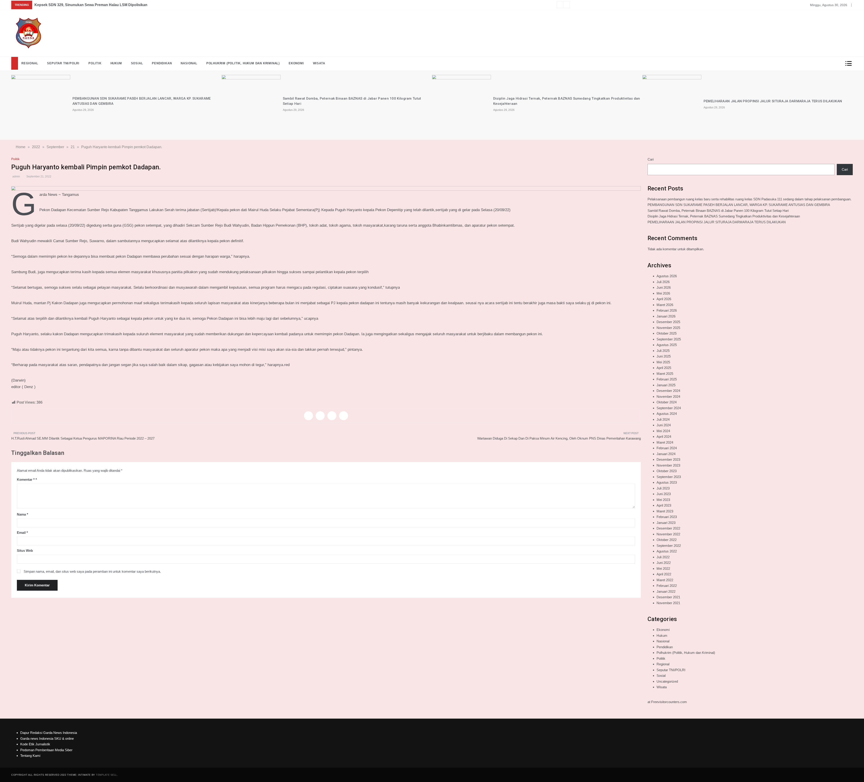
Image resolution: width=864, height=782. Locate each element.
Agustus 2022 (667, 551)
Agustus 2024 (667, 414)
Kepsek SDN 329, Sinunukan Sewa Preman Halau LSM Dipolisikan (90, 5)
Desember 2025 (668, 322)
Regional (29, 63)
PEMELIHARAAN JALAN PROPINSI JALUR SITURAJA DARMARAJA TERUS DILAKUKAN (773, 101)
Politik (94, 63)
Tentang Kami (30, 755)
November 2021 (668, 603)
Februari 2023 (667, 517)
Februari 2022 (667, 586)
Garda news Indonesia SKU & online (47, 738)
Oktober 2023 (667, 471)
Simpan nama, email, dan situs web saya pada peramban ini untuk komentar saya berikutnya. (92, 571)
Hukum (116, 63)
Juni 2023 (664, 494)
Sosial (137, 63)
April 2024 (664, 436)
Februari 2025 (667, 379)
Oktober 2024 (667, 402)
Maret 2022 (665, 580)
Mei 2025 (663, 362)
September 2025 (669, 339)
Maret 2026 (665, 305)
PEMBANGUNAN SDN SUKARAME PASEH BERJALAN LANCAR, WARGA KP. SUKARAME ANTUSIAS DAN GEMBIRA (739, 205)
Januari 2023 (666, 523)
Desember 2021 (668, 597)
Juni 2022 (664, 563)
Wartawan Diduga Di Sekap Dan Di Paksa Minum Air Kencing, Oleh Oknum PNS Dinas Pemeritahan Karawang (559, 438)
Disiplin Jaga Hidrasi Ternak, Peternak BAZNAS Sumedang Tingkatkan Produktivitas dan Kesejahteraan (724, 216)
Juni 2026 (664, 287)
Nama (22, 514)
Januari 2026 (666, 316)
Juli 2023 (663, 488)
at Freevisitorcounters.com (667, 702)
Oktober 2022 (667, 540)
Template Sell (106, 774)
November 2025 (668, 328)
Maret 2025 (665, 373)
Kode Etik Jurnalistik (35, 744)
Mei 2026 (663, 293)
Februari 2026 (667, 310)
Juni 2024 (664, 425)
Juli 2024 (663, 419)
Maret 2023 (665, 511)
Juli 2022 (663, 557)
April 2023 (664, 505)
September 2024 (669, 408)
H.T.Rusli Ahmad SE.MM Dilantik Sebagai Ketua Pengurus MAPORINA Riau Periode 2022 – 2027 (83, 438)
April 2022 (664, 574)
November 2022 (668, 534)
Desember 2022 (668, 528)
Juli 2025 (663, 351)
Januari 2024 (666, 454)
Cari (651, 159)
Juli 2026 (663, 282)
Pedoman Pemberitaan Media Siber (46, 750)
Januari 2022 (666, 591)
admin (16, 176)
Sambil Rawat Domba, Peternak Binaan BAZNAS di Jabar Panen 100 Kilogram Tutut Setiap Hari (718, 210)
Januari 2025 (666, 385)
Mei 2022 (663, 568)
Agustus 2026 (667, 276)
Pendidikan (162, 63)
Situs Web (25, 550)
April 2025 (664, 368)
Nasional (189, 63)
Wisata (319, 63)
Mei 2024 (663, 431)
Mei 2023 (663, 500)
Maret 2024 (665, 442)
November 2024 (668, 396)
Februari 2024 (667, 448)
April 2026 (664, 299)
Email (22, 532)
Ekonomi (296, 63)
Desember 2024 (668, 391)
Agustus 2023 (667, 482)
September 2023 (669, 477)
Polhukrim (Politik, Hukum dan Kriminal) (243, 63)
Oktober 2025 (667, 333)
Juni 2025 (664, 356)
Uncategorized (667, 681)
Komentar (26, 479)
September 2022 (669, 545)
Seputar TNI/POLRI (63, 63)
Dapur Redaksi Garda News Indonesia (48, 733)
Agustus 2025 (667, 345)
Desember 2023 (668, 459)
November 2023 (668, 465)
